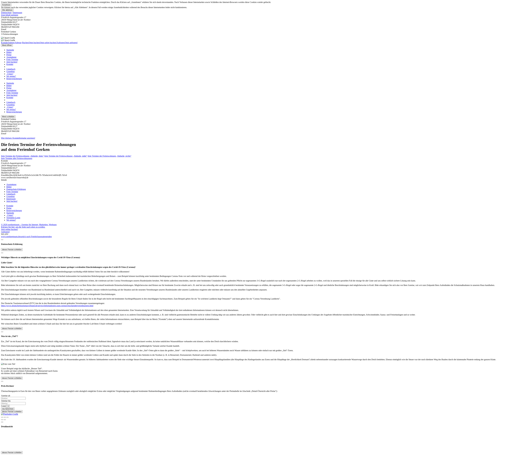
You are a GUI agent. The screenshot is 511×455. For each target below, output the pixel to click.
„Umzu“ (9, 74)
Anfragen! (5, 232)
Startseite (10, 50)
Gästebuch (10, 69)
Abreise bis (6, 401)
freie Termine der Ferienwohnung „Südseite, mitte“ (65, 156)
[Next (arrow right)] (5, 419)
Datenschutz (6, 12)
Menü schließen (8, 117)
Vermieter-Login (13, 218)
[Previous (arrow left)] (2, 419)
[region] (255, 15)
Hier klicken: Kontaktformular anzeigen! (18, 138)
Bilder (9, 52)
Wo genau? (11, 76)
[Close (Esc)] (2, 417)
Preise (8, 55)
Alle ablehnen (7, 10)
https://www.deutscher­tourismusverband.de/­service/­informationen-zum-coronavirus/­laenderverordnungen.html (47, 306)
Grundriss (10, 71)
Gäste (3, 406)
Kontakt (9, 64)
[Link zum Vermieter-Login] (9, 414)
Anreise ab (5, 396)
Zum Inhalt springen (9, 15)
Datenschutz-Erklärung (16, 189)
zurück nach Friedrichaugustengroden (36, 236)
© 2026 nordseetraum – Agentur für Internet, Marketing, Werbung (29, 224)
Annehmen (6, 5)
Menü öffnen (7, 45)
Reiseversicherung (14, 78)
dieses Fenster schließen (12, 250)
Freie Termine (12, 59)
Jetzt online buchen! (9, 229)
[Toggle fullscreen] (5, 417)
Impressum (17, 12)
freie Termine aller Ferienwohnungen (16, 158)
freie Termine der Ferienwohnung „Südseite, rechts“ (109, 156)
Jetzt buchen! (11, 62)
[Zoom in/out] (7, 417)
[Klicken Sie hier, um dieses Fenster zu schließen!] (2, 239)
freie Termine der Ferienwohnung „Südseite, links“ (22, 156)
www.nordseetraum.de (10, 236)
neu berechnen (7, 409)
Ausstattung (11, 57)
